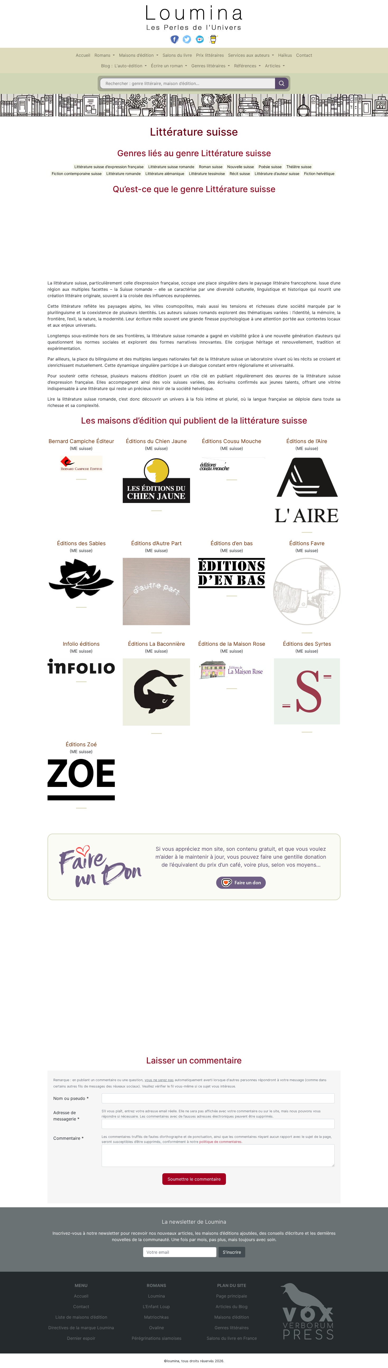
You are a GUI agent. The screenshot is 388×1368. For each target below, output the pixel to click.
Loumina (156, 1296)
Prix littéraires (210, 55)
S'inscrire (232, 1252)
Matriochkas (156, 1317)
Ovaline (156, 1327)
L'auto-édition (129, 65)
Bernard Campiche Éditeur (81, 441)
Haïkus (285, 55)
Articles (273, 65)
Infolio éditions (81, 644)
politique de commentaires (220, 1142)
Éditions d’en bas (232, 543)
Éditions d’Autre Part (156, 543)
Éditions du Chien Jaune (156, 441)
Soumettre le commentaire (194, 1179)
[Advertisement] (194, 236)
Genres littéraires (209, 65)
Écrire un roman (167, 65)
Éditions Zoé (81, 744)
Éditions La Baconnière (156, 644)
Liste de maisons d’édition (81, 1317)
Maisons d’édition (137, 55)
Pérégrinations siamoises (156, 1338)
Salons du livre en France (232, 1338)
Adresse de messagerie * (66, 1116)
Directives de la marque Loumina (81, 1327)
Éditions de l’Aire (306, 441)
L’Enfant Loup (156, 1306)
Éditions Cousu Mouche (231, 441)
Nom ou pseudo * (71, 1098)
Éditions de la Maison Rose (231, 644)
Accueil (83, 55)
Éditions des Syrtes (307, 644)
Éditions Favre (307, 543)
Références (246, 65)
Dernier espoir (81, 1338)
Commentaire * (68, 1138)
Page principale (231, 1296)
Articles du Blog (232, 1306)
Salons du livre (177, 55)
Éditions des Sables (81, 543)
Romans (103, 55)
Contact (304, 55)
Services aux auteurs (249, 55)
